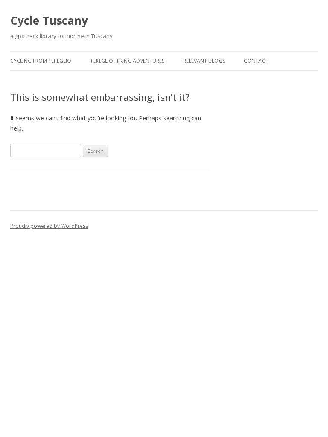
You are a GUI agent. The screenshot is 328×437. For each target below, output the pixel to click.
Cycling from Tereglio (40, 60)
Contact (256, 60)
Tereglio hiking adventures (127, 60)
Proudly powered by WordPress (49, 226)
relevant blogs (204, 60)
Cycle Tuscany (49, 20)
